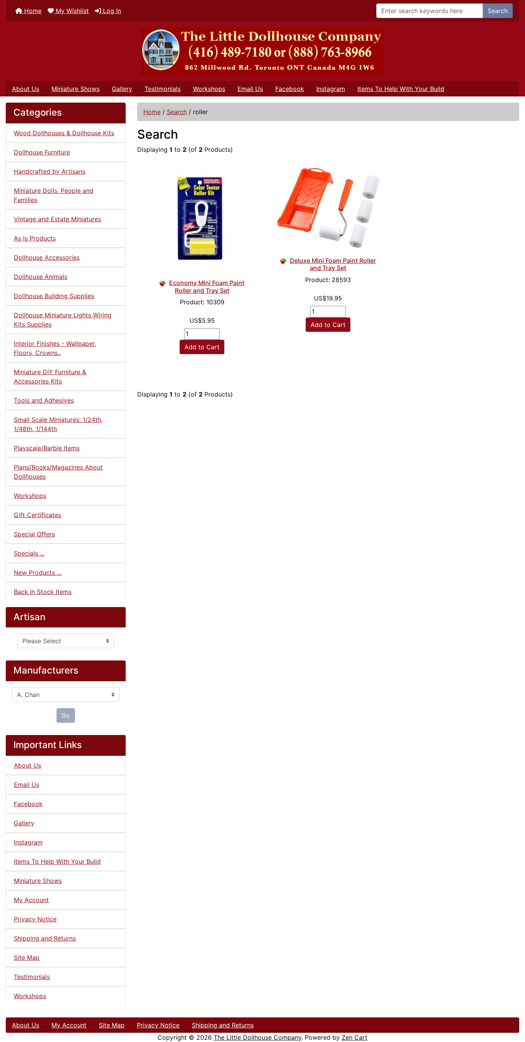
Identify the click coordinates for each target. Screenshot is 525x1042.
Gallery (122, 89)
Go (65, 715)
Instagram (330, 89)
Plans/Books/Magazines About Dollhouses (58, 471)
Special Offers (34, 534)
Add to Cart (201, 347)
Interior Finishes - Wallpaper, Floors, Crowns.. (55, 348)
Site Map (27, 957)
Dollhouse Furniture (42, 152)
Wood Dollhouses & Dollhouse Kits (64, 133)
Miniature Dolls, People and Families (53, 195)
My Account (31, 900)
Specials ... (29, 553)
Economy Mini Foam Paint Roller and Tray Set (206, 286)
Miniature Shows (76, 89)
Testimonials (163, 89)
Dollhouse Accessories (47, 257)
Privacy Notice (35, 919)
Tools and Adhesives (44, 400)
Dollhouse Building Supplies (54, 296)
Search (498, 11)
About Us (25, 89)
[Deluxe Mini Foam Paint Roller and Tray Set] (328, 208)
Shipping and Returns (45, 938)
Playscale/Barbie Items (47, 448)
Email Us (250, 89)
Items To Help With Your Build (400, 89)
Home (32, 11)
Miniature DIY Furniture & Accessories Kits (50, 376)
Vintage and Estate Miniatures (57, 219)
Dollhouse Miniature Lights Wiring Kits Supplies (62, 319)
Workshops (209, 89)
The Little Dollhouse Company (257, 1037)
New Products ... (37, 572)
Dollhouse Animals (40, 276)
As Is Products (35, 238)
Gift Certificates (37, 515)
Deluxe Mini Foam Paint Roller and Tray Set (333, 264)
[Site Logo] (262, 51)
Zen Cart (354, 1037)
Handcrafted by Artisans (49, 171)
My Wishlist (71, 11)
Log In (111, 11)
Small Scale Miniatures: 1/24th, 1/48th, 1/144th (58, 424)
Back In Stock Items (42, 592)
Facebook (289, 89)
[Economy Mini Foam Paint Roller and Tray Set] (202, 219)
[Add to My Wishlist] (163, 283)
